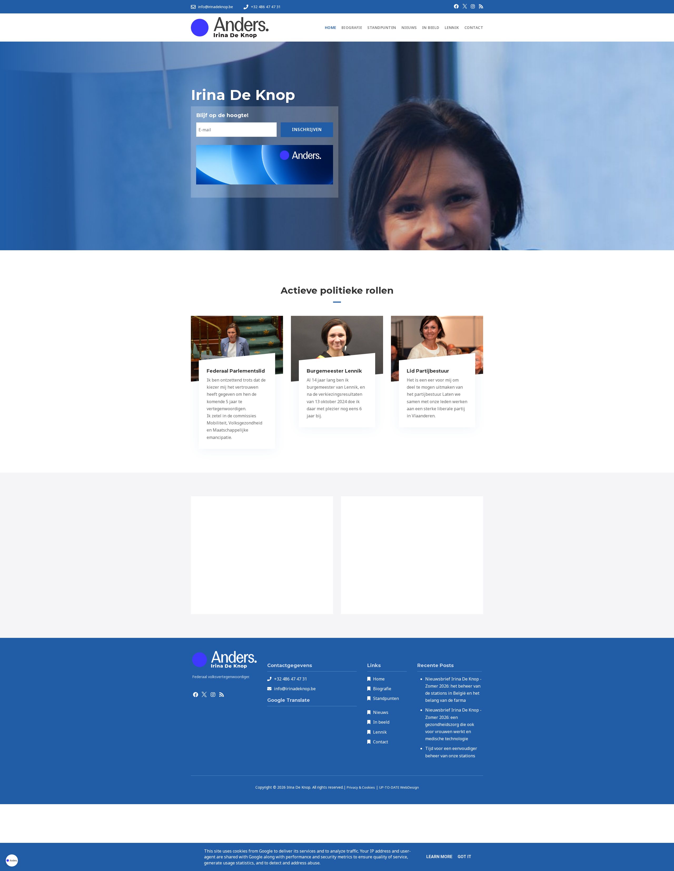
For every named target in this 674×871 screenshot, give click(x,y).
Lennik (380, 732)
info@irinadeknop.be (295, 689)
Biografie (382, 689)
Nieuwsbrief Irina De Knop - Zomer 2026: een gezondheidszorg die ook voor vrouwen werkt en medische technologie (453, 724)
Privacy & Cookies (361, 787)
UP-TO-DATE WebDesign (399, 787)
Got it (464, 856)
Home (379, 679)
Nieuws (380, 712)
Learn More (439, 856)
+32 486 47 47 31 (290, 679)
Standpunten (386, 698)
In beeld (381, 722)
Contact (380, 742)
